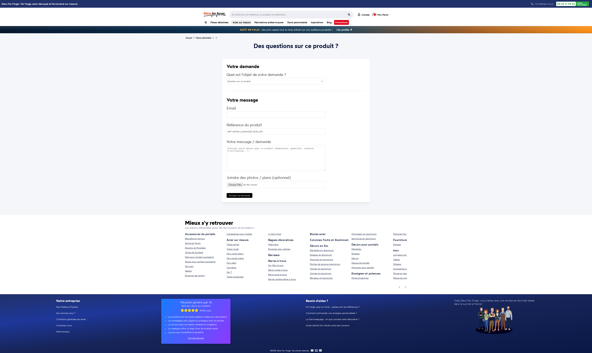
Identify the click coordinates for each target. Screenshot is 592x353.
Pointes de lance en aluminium (325, 264)
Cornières (231, 267)
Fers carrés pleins (235, 258)
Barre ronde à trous (278, 270)
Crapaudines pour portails (239, 234)
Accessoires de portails (200, 234)
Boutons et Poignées (195, 247)
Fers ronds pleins (235, 253)
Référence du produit (244, 125)
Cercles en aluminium (320, 273)
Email (231, 108)
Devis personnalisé (297, 22)
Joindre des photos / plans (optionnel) (259, 177)
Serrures (189, 266)
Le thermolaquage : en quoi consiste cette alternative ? (332, 319)
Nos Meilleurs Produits (67, 307)
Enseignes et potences (366, 273)
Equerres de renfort (195, 275)
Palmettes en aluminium (322, 250)
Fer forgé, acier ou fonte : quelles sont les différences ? (333, 307)
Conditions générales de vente (71, 319)
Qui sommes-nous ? (65, 313)
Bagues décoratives (281, 240)
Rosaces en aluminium (321, 255)
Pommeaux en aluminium (364, 234)
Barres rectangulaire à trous (282, 279)
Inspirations (317, 22)
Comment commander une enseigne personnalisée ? (331, 313)
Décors (355, 258)
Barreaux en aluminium (321, 278)
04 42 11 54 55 (566, 3)
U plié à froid (274, 234)
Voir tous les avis (196, 338)
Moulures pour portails (363, 267)
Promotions (341, 22)
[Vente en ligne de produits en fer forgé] (215, 14)
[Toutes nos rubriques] (206, 22)
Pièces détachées (219, 22)
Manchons (273, 244)
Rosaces (356, 253)
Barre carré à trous (277, 274)
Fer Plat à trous (275, 265)
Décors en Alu (319, 245)
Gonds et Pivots (193, 243)
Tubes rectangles (235, 276)
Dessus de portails (361, 263)
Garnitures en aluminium (364, 238)
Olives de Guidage (194, 252)
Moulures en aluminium (321, 259)
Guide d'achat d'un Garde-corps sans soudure (327, 325)
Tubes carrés (233, 244)
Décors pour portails (365, 244)
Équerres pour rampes (279, 249)
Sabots (188, 271)
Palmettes (356, 249)
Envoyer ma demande (239, 195)
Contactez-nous (64, 325)
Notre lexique (62, 331)
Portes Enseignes (360, 278)
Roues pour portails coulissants (200, 261)
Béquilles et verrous (195, 238)
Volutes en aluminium (320, 268)
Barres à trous (277, 260)
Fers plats (231, 263)
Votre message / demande (249, 141)
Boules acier (318, 234)
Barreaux (274, 255)
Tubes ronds (233, 249)
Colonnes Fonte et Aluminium (329, 240)
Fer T (229, 272)
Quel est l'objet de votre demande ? (256, 74)
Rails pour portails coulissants (199, 257)
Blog (329, 22)
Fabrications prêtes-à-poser (269, 22)
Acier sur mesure (241, 22)
